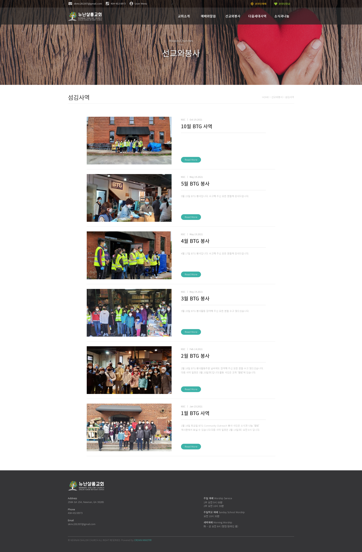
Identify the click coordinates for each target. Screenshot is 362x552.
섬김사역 (289, 97)
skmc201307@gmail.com (81, 524)
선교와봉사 (277, 97)
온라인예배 (260, 3)
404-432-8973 (75, 513)
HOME (265, 97)
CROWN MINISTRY (143, 540)
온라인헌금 (284, 3)
